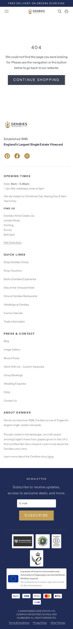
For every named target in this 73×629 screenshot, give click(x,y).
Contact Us (10, 400)
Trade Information (14, 321)
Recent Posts (11, 358)
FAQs (7, 392)
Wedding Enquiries (15, 383)
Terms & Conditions (19, 622)
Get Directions (13, 242)
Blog (6, 341)
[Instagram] (27, 156)
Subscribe (36, 515)
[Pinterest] (7, 156)
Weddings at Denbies (16, 304)
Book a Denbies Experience (20, 279)
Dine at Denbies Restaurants (20, 296)
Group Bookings (13, 375)
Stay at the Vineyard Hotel (19, 287)
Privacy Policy (40, 622)
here (50, 456)
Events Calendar (13, 313)
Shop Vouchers (13, 270)
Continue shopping (36, 80)
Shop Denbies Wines (16, 262)
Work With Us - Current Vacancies (24, 366)
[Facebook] (17, 156)
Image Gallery (12, 349)
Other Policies (58, 622)
